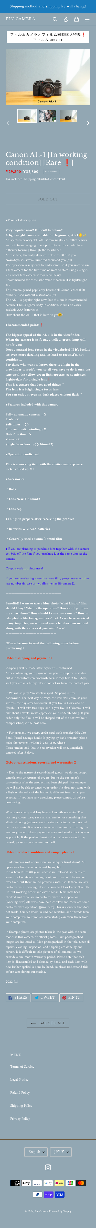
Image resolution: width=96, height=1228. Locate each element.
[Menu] (87, 19)
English (34, 1151)
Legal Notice (19, 1080)
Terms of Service (22, 1067)
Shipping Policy (21, 1106)
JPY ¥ (59, 1151)
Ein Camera (20, 19)
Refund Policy (20, 1093)
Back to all (52, 1023)
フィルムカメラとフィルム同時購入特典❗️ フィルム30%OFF (48, 37)
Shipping (30, 179)
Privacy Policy (20, 1119)
